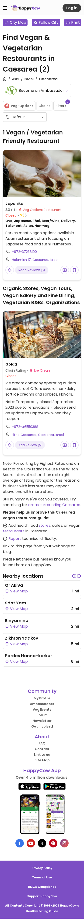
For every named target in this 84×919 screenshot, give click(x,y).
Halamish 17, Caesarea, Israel (35, 259)
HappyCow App (42, 770)
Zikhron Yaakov (21, 638)
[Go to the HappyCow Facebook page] (19, 843)
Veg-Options (22, 105)
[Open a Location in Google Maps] (9, 270)
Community (42, 691)
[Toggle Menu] (5, 8)
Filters (62, 104)
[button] (74, 576)
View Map (18, 591)
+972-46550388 (25, 426)
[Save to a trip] (64, 270)
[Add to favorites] (74, 270)
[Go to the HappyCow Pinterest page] (53, 843)
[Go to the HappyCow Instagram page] (64, 843)
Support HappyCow (42, 896)
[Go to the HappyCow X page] (42, 843)
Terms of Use (42, 877)
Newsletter (42, 720)
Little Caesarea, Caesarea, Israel (38, 434)
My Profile (42, 698)
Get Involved (42, 726)
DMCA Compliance (42, 887)
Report (14, 538)
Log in (71, 8)
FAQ (42, 743)
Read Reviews (29, 270)
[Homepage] (25, 8)
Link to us (42, 754)
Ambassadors (42, 704)
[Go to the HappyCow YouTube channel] (31, 843)
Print (75, 22)
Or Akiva (14, 585)
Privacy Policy (42, 868)
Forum (42, 715)
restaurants (13, 531)
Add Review (28, 445)
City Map (18, 22)
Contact (42, 749)
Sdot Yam (15, 603)
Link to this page (17, 546)
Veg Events (42, 709)
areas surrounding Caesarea (54, 504)
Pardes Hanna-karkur (28, 656)
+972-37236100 (24, 251)
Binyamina (16, 620)
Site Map (42, 760)
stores (44, 525)
